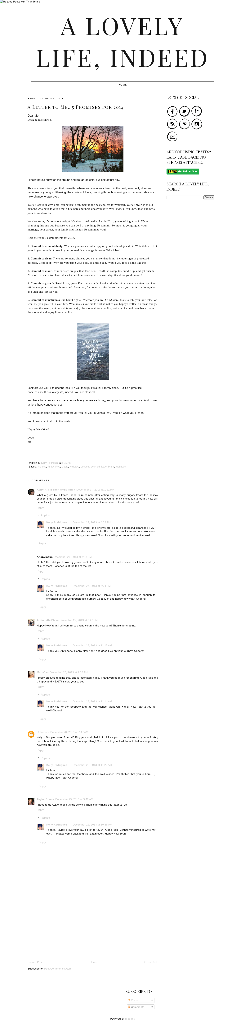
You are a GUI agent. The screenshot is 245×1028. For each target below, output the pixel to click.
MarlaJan (43, 672)
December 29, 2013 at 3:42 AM (74, 799)
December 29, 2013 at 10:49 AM (92, 824)
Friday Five (54, 466)
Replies (45, 515)
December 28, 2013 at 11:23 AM (92, 645)
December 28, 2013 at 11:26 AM (92, 764)
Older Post (150, 962)
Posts (134, 1000)
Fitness (42, 466)
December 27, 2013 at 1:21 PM (95, 489)
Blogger (129, 1018)
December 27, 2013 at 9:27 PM (79, 620)
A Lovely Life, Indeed (122, 41)
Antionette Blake (48, 620)
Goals (65, 466)
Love (104, 466)
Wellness (121, 466)
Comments (137, 1006)
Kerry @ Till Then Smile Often (56, 489)
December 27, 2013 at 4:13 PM (73, 556)
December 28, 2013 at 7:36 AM (69, 672)
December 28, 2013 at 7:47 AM (69, 732)
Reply (40, 507)
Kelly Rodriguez (56, 522)
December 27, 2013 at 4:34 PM (92, 585)
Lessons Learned (90, 466)
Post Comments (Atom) (58, 968)
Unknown (43, 732)
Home (122, 84)
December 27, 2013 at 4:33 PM (92, 522)
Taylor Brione (45, 799)
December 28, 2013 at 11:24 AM (92, 701)
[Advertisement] (93, 931)
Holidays (74, 466)
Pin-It (111, 466)
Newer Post (35, 962)
